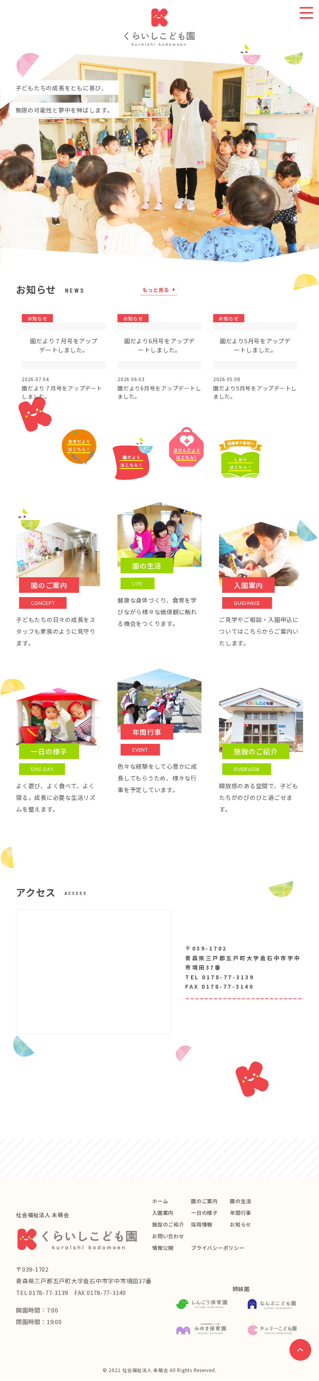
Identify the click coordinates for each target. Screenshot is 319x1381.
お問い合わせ (168, 1236)
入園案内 (163, 1212)
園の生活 (240, 1201)
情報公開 (163, 1247)
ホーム (160, 1201)
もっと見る (155, 290)
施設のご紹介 (168, 1224)
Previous (9, 158)
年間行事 (240, 1212)
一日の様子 (204, 1212)
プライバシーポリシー (218, 1247)
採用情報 (201, 1224)
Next (310, 158)
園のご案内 (204, 1201)
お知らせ (240, 1224)
